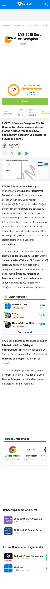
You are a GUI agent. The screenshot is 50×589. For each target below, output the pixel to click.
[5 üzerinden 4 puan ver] (36, 89)
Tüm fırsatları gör (25, 332)
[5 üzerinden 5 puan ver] (40, 89)
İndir (25, 101)
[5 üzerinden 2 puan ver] (28, 89)
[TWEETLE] (12, 155)
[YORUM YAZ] (26, 155)
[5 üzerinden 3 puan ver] (32, 89)
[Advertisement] (25, 65)
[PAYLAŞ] (5, 155)
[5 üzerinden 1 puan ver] (24, 89)
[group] (25, 170)
